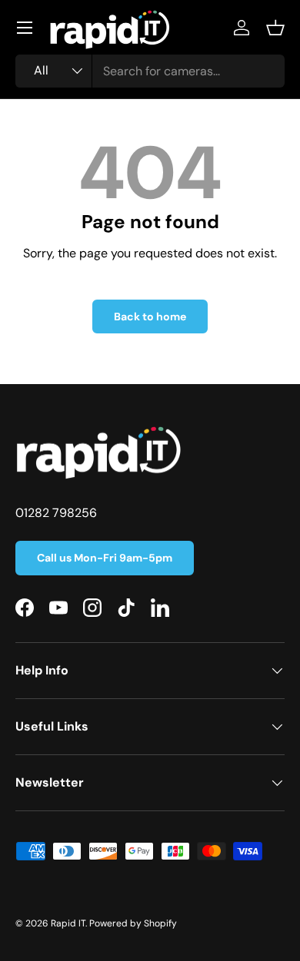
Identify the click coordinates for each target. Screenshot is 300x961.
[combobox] (150, 71)
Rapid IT (68, 923)
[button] (275, 28)
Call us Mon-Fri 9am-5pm (104, 558)
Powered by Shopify (133, 923)
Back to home (150, 316)
